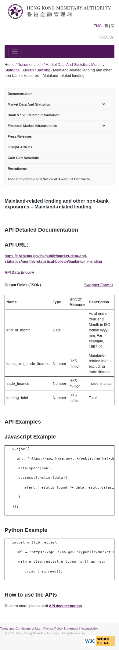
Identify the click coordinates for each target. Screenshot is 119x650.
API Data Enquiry (19, 272)
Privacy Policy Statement (60, 628)
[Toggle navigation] (14, 51)
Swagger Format (98, 285)
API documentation (65, 606)
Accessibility (89, 628)
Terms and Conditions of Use (20, 628)
